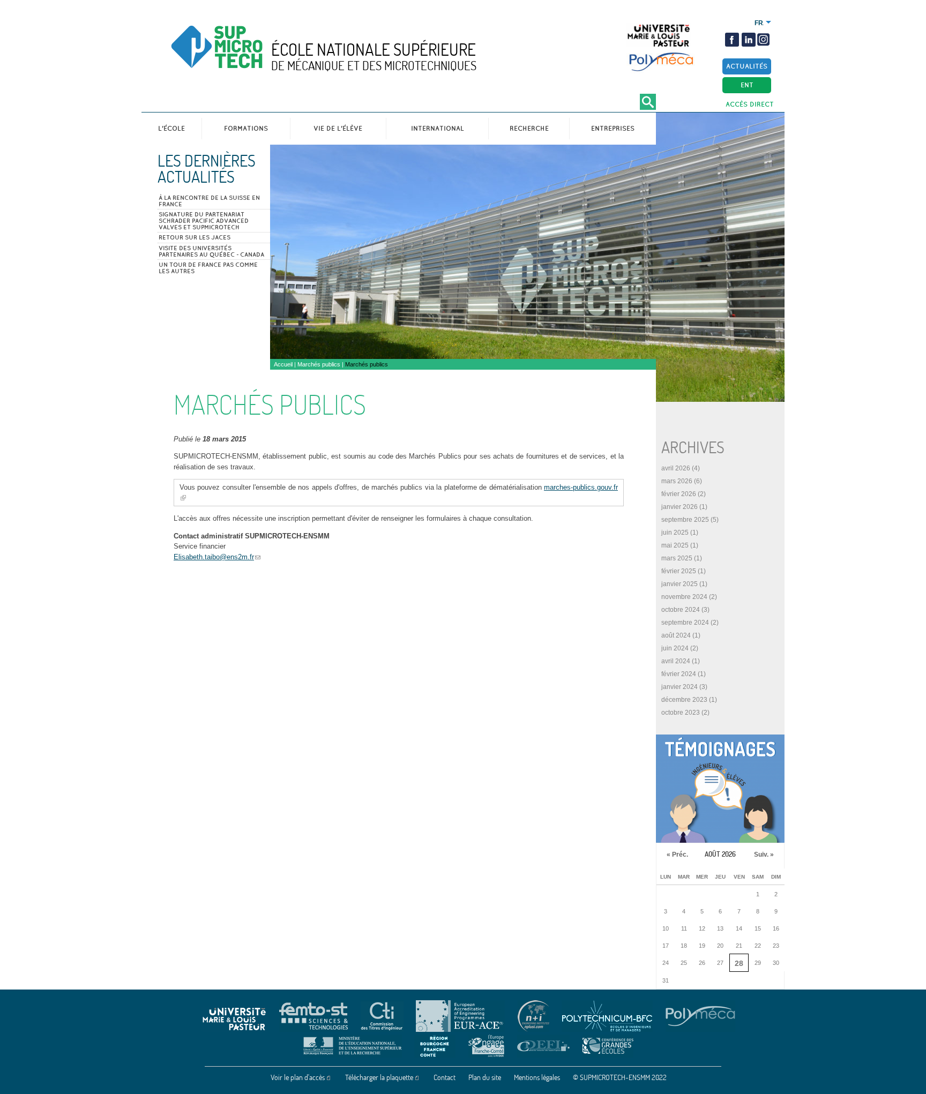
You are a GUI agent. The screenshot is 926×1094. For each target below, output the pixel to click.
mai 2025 (675, 545)
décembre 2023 (684, 699)
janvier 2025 (679, 584)
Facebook (732, 40)
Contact (444, 1077)
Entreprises (612, 128)
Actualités (746, 66)
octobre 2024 (680, 609)
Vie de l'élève (337, 128)
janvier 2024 (679, 687)
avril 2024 (675, 661)
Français (759, 23)
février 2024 (678, 674)
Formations (246, 128)
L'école (171, 128)
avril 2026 (675, 468)
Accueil (283, 364)
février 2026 (678, 494)
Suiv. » (764, 854)
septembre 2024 (685, 622)
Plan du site (484, 1077)
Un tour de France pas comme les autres (208, 267)
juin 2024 (675, 648)
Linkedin (749, 40)
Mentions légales (537, 1077)
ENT (747, 84)
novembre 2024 (684, 597)
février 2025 (678, 571)
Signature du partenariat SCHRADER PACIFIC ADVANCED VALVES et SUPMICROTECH (204, 220)
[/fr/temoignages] (720, 789)
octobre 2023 (680, 712)
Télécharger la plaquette (379, 1077)
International (437, 128)
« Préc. (677, 854)
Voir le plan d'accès (298, 1077)
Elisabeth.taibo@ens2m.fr (214, 557)
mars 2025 (676, 558)
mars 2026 (676, 481)
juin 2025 (675, 532)
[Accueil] (239, 56)
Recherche (529, 128)
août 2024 (676, 635)
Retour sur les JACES (194, 237)
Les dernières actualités (207, 169)
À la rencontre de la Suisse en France (209, 200)
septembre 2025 (685, 519)
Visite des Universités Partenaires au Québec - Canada (211, 251)
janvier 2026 (679, 507)
